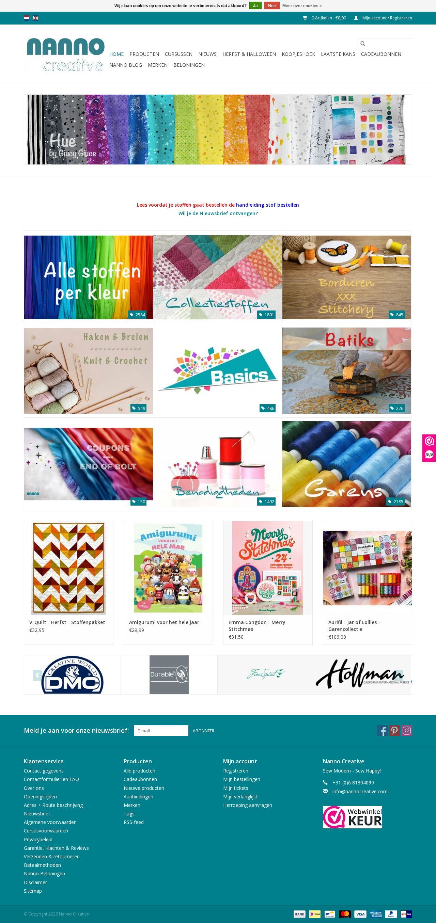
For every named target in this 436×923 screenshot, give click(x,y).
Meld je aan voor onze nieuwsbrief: (76, 730)
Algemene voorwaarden (50, 822)
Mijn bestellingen (241, 779)
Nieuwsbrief (37, 813)
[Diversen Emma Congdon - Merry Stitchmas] (268, 568)
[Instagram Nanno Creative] (406, 730)
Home (116, 54)
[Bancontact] (329, 914)
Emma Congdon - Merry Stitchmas (257, 625)
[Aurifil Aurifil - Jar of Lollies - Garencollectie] (367, 568)
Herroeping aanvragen (247, 805)
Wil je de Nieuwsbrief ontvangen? (218, 213)
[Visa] (359, 914)
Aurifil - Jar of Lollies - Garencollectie (354, 625)
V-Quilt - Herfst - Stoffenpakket (67, 622)
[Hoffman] (362, 675)
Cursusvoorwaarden (46, 830)
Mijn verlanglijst (240, 796)
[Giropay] (405, 914)
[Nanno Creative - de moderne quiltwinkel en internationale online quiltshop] (65, 54)
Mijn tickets (235, 788)
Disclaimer (35, 882)
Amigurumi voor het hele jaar (164, 622)
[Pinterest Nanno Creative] (394, 730)
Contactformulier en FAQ (51, 779)
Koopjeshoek (298, 54)
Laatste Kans (338, 54)
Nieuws (207, 54)
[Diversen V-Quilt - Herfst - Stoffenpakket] (68, 568)
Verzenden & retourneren (52, 856)
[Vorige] (37, 675)
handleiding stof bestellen (267, 205)
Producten (144, 54)
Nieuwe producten (144, 788)
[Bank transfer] (299, 914)
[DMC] (72, 675)
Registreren (235, 770)
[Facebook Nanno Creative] (382, 730)
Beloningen (189, 65)
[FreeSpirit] (266, 675)
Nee (272, 5)
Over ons (34, 788)
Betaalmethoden (42, 865)
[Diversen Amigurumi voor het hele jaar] (168, 568)
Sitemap (33, 891)
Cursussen (178, 54)
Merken (158, 65)
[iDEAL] (314, 914)
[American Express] (375, 914)
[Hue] (218, 129)
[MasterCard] (344, 914)
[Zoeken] (363, 43)
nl (26, 18)
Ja (255, 5)
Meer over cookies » (302, 5)
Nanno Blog (125, 65)
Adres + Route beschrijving (53, 805)
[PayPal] (390, 914)
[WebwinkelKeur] (367, 817)
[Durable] (169, 675)
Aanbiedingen (138, 796)
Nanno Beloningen (44, 873)
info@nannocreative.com (360, 791)
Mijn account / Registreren (386, 18)
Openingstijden (40, 796)
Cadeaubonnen (381, 54)
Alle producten (139, 770)
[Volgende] (398, 675)
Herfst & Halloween (249, 54)
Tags (129, 813)
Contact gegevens (44, 770)
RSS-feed (134, 822)
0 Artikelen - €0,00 (329, 18)
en (35, 18)
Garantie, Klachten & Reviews (56, 848)
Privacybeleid (38, 839)
